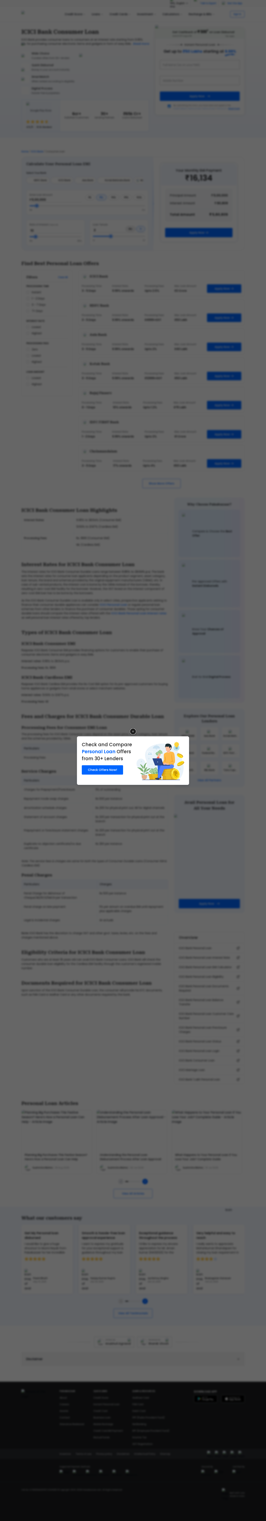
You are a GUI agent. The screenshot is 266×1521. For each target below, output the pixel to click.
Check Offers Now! (102, 770)
